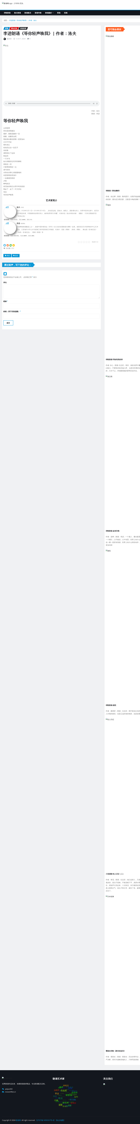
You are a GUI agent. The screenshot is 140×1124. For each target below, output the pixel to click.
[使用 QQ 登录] (5, 273)
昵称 (5, 301)
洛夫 (16, 255)
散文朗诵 (17, 13)
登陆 (58, 13)
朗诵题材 (48, 13)
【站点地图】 (60, 1120)
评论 (5, 282)
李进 (8, 255)
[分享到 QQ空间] (13, 245)
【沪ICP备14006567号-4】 (45, 1120)
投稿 (65, 13)
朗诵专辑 (38, 13)
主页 (5, 20)
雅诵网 (18, 1120)
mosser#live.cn (10, 1092)
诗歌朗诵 (7, 13)
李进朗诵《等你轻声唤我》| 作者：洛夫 (23, 20)
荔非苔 (9, 39)
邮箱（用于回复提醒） (12, 311)
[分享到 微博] (7, 245)
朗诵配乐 (27, 13)
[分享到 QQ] (4, 245)
